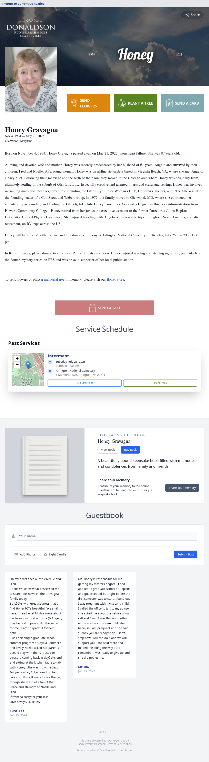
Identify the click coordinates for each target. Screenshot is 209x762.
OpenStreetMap (109, 750)
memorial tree (54, 279)
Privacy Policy (93, 744)
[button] (28, 365)
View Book (108, 450)
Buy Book (130, 450)
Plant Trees (160, 383)
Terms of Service (115, 744)
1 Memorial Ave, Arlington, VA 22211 (80, 375)
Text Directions (84, 383)
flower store (115, 279)
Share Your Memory (182, 488)
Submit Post (186, 554)
